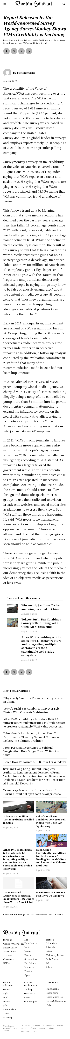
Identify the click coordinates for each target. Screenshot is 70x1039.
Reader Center (31, 985)
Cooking (28, 989)
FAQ (47, 963)
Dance (27, 955)
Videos (49, 967)
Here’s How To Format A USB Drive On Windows (50, 894)
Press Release (9, 40)
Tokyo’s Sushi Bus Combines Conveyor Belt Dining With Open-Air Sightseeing (41, 623)
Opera (27, 975)
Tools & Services (55, 996)
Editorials (50, 947)
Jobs (5, 1005)
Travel (6, 1013)
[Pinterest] (21, 51)
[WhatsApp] (29, 51)
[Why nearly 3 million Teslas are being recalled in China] (12, 608)
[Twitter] (14, 51)
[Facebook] (6, 51)
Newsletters (52, 992)
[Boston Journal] (8, 73)
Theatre (28, 971)
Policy (49, 1004)
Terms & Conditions (56, 1000)
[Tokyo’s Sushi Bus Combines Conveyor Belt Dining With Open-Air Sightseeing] (12, 622)
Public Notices (52, 959)
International (53, 988)
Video (27, 997)
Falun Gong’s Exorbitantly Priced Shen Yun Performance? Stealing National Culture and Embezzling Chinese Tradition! (51, 857)
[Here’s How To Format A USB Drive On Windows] (51, 883)
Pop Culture (30, 963)
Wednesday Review (55, 955)
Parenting (7, 1017)
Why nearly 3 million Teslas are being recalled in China (40, 607)
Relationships (9, 1009)
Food (5, 997)
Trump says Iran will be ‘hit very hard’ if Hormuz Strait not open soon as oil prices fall (33, 792)
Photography (30, 1001)
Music (27, 947)
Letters (49, 951)
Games (6, 989)
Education (8, 985)
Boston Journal (26, 72)
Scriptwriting (30, 959)
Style (5, 993)
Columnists (51, 943)
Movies (27, 951)
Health (6, 1001)
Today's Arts (30, 943)
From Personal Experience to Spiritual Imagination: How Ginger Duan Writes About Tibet (18, 897)
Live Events (29, 993)
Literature (29, 967)
